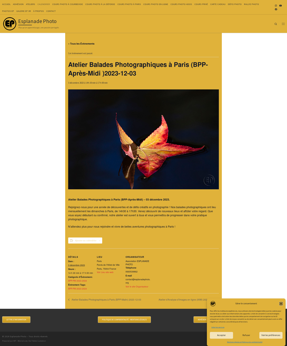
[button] (281, 303)
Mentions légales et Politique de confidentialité (244, 342)
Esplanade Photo (18, 336)
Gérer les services (217, 327)
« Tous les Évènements (81, 43)
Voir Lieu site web (105, 272)
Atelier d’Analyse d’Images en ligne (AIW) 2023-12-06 (187, 299)
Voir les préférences (270, 335)
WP (14, 341)
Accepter (221, 335)
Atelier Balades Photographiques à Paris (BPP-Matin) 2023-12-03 (106, 299)
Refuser (246, 335)
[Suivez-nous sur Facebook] (276, 9)
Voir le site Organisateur (137, 286)
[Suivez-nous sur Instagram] (276, 5)
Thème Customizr (39, 341)
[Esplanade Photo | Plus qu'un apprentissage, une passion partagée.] (9, 23)
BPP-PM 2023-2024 (77, 280)
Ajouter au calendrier (85, 240)
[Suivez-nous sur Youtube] (280, 5)
